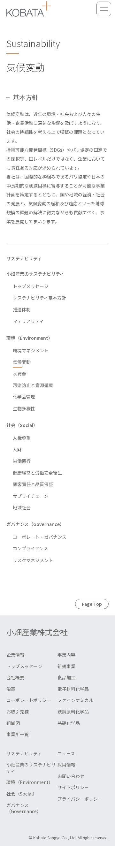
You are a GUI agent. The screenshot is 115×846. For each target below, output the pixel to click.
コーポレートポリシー (28, 700)
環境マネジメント (31, 350)
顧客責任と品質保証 (33, 484)
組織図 (13, 723)
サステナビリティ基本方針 (39, 297)
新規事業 (66, 666)
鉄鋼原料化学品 (73, 711)
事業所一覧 (17, 734)
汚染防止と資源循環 (33, 385)
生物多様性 (24, 408)
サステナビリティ (24, 258)
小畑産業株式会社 (37, 631)
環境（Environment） (29, 338)
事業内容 (66, 655)
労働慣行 (22, 461)
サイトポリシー (73, 787)
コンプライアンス (30, 548)
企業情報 (15, 655)
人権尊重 (22, 438)
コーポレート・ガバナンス (39, 537)
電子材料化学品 (73, 689)
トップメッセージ (31, 286)
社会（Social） (22, 425)
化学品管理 (24, 396)
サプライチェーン (30, 496)
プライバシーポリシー (79, 799)
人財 (17, 449)
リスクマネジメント (33, 560)
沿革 (10, 689)
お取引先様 (17, 711)
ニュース (66, 753)
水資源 (19, 373)
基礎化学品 (68, 723)
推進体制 (22, 309)
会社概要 (15, 677)
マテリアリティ (28, 321)
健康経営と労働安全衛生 (37, 472)
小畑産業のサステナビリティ (35, 274)
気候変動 (22, 362)
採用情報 (66, 764)
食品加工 (66, 677)
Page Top (92, 604)
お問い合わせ (70, 776)
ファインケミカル (75, 700)
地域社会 (22, 507)
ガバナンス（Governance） (35, 524)
